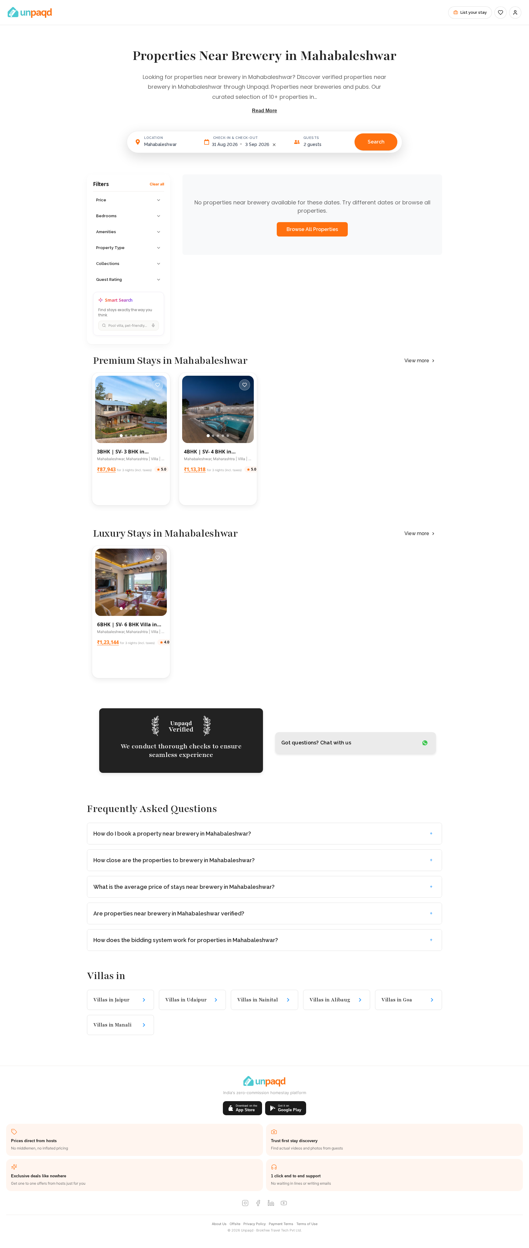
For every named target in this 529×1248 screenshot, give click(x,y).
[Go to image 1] (121, 435)
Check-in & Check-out (235, 138)
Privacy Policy (254, 1224)
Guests (311, 138)
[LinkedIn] (271, 1204)
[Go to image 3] (131, 435)
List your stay (473, 12)
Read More (264, 110)
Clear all (157, 184)
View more (416, 360)
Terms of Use (306, 1224)
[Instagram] (245, 1204)
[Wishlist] (500, 12)
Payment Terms (281, 1224)
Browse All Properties (312, 229)
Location (153, 138)
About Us (219, 1224)
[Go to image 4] (136, 435)
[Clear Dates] (274, 144)
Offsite (235, 1224)
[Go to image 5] (141, 435)
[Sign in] (515, 12)
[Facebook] (258, 1204)
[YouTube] (283, 1204)
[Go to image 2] (126, 435)
